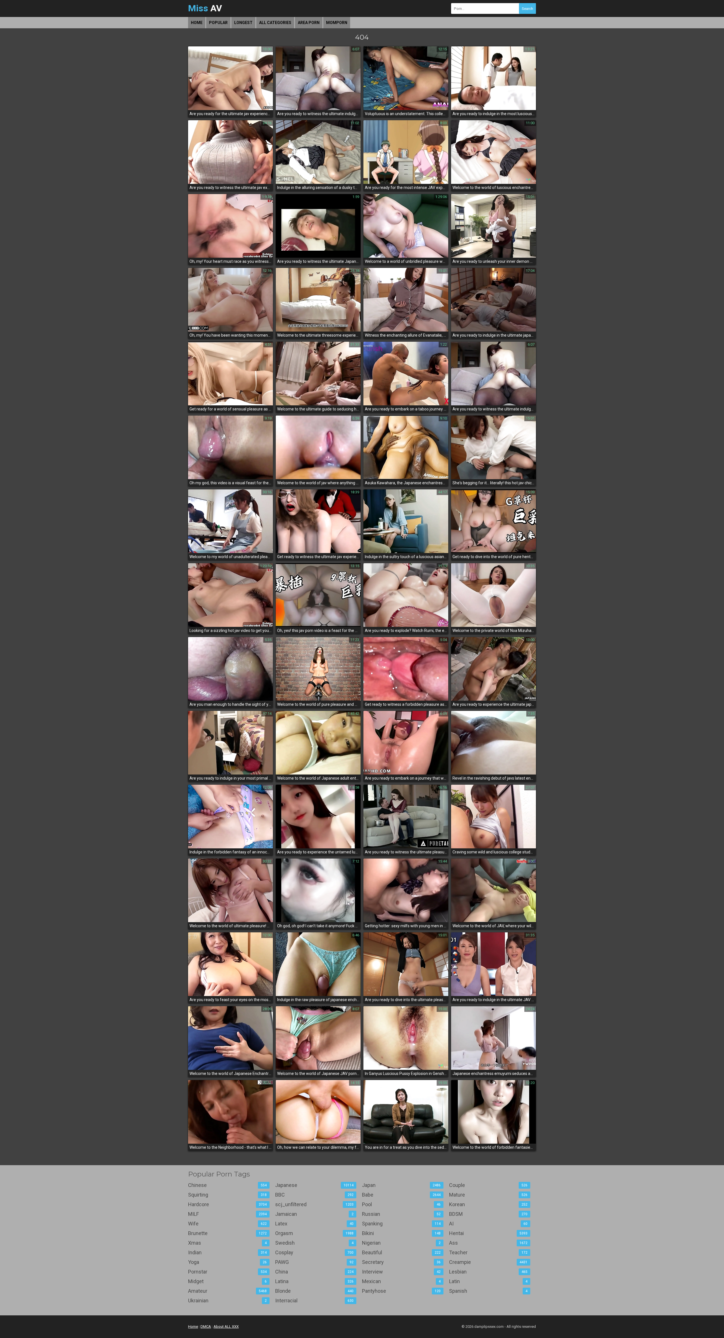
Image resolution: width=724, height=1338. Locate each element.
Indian (227, 1252)
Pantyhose (401, 1291)
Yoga (227, 1262)
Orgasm (314, 1233)
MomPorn (336, 22)
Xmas (227, 1243)
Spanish (488, 1291)
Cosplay (314, 1252)
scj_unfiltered (314, 1204)
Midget (227, 1281)
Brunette (227, 1233)
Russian (401, 1214)
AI (488, 1224)
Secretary (401, 1262)
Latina (314, 1281)
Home (196, 22)
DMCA (206, 1326)
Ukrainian (227, 1300)
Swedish (314, 1243)
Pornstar (227, 1272)
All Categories (275, 22)
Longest (243, 22)
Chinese (227, 1185)
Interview (401, 1272)
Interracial (314, 1300)
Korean (488, 1204)
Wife (227, 1224)
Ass (488, 1243)
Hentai (488, 1233)
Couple (488, 1185)
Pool (401, 1204)
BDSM (488, 1214)
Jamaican (314, 1214)
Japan (401, 1185)
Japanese (314, 1185)
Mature (488, 1195)
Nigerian (401, 1243)
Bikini (401, 1233)
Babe (401, 1195)
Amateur (227, 1291)
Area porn (309, 22)
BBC (314, 1195)
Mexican (401, 1281)
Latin (488, 1281)
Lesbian (488, 1272)
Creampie (488, 1262)
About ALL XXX (226, 1326)
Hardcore (227, 1204)
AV (205, 8)
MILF (227, 1214)
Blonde (314, 1291)
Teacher (488, 1252)
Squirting (227, 1195)
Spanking (401, 1224)
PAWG (314, 1262)
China (314, 1272)
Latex (314, 1224)
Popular (218, 22)
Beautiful (401, 1252)
